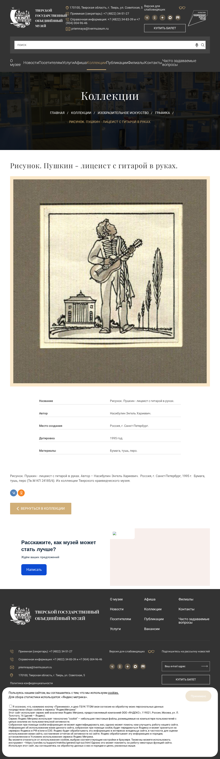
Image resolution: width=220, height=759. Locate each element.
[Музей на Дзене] (162, 17)
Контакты (153, 62)
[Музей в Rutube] (178, 17)
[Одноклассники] (21, 492)
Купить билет (165, 28)
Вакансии (152, 629)
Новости (31, 62)
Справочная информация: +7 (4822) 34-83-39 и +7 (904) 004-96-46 (60, 659)
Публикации (117, 62)
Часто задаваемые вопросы (179, 62)
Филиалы (136, 62)
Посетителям (50, 62)
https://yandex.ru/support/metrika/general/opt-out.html (58, 742)
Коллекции (96, 62)
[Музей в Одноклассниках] (154, 17)
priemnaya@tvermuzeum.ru (90, 28)
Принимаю (198, 696)
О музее (15, 62)
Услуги (68, 62)
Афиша (80, 62)
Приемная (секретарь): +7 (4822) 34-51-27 (99, 13)
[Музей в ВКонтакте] (147, 17)
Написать (34, 569)
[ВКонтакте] (13, 492)
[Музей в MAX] (170, 17)
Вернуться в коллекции (43, 508)
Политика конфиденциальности (31, 683)
